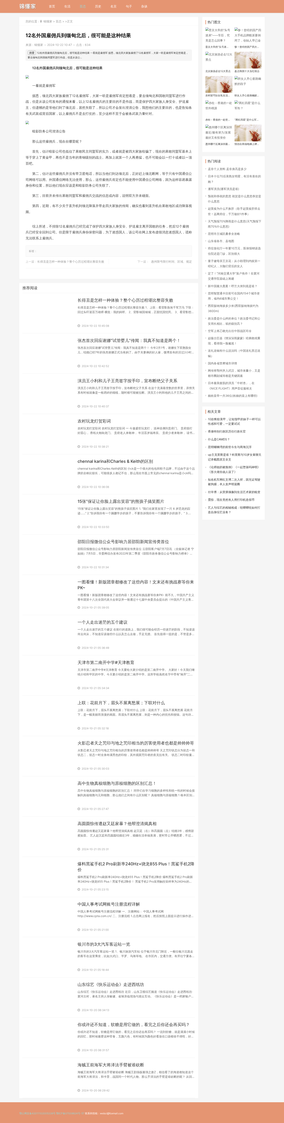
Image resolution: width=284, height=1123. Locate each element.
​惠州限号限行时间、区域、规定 (171, 261)
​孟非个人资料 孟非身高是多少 (227, 169)
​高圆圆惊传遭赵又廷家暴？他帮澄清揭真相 (117, 823)
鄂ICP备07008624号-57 (70, 1113)
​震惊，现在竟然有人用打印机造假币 (231, 499)
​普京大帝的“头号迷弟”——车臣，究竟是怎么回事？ (217, 47)
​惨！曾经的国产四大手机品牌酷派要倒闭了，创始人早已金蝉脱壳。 (247, 47)
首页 (52, 6)
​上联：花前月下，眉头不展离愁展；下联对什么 (121, 702)
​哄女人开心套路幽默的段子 (247, 95)
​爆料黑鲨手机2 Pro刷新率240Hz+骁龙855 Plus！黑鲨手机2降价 (136, 866)
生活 (67, 6)
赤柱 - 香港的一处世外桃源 (217, 119)
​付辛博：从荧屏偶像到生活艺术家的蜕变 (234, 492)
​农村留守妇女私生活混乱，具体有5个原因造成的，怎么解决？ (217, 95)
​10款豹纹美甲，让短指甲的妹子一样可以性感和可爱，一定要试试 (234, 421)
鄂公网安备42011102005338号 (37, 1113)
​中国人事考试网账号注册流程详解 (109, 904)
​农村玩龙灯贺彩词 (94, 421)
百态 (83, 6)
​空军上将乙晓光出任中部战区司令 (230, 331)
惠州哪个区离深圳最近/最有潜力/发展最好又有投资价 (217, 144)
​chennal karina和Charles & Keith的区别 (115, 461)
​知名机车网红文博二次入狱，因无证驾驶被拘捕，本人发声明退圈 (234, 482)
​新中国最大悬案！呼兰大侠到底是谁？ (232, 286)
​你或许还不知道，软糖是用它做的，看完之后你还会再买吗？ (134, 1024)
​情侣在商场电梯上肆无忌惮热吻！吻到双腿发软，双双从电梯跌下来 (247, 144)
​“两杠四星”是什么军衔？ (246, 119)
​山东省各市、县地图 (221, 241)
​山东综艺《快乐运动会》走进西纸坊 (111, 984)
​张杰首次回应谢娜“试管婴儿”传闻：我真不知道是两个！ (129, 340)
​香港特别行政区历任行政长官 (227, 431)
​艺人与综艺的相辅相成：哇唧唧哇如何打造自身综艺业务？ (234, 510)
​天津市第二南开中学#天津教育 (106, 662)
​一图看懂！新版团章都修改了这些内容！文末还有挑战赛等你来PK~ (136, 584)
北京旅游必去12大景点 (218, 71)
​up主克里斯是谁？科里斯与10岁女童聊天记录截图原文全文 (234, 457)
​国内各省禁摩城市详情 (222, 363)
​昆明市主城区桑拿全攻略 (224, 233)
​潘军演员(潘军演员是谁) (223, 189)
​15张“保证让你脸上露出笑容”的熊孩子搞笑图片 (121, 501)
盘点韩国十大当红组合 (247, 71)
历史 (98, 6)
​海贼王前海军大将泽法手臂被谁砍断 (111, 1064)
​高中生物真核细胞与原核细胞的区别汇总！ (117, 783)
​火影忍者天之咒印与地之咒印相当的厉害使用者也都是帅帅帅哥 (136, 743)
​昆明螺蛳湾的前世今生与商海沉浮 (230, 447)
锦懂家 (47, 21)
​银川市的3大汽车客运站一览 (104, 944)
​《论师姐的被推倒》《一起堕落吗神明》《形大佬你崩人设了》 (234, 469)
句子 (129, 6)
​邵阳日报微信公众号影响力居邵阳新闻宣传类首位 (123, 541)
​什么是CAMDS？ (219, 439)
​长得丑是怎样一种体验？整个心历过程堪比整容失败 (70, 261)
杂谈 (144, 6)
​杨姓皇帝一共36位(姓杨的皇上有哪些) (232, 395)
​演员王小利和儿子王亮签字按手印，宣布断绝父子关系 (127, 380)
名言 (113, 6)
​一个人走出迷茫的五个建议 (102, 622)
